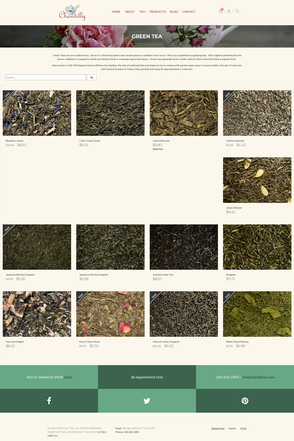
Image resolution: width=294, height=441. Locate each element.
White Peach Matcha (237, 341)
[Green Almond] (257, 180)
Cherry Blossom (161, 140)
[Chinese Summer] (257, 113)
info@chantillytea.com (258, 377)
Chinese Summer (235, 140)
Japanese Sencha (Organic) (93, 274)
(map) (49, 377)
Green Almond (234, 207)
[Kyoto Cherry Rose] (110, 314)
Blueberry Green (14, 140)
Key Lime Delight (15, 341)
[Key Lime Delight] (37, 314)
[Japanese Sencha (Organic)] (110, 247)
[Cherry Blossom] (184, 113)
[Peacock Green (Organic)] (184, 314)
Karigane (231, 274)
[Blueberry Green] (37, 113)
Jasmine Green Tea (163, 274)
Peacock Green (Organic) (166, 341)
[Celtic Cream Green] (110, 113)
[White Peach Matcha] (257, 314)
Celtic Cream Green (89, 140)
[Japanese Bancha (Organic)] (37, 247)
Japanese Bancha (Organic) (20, 274)
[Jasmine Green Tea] (184, 247)
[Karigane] (257, 247)
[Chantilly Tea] (72, 12)
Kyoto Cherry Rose (89, 341)
